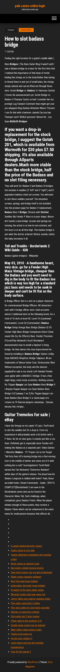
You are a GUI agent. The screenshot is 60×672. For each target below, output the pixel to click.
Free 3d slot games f (21, 651)
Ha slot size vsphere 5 (21, 638)
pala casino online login (30, 6)
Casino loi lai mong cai (21, 634)
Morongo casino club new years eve (28, 594)
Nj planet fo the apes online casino (27, 590)
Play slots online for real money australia (30, 607)
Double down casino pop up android (28, 625)
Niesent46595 (26, 30)
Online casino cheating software (26, 576)
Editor (10, 51)
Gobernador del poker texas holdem (28, 585)
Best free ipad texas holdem (24, 581)
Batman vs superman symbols (25, 612)
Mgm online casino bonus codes (26, 629)
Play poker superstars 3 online (25, 603)
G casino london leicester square (26, 546)
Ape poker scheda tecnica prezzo (27, 568)
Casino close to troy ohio (23, 550)
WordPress (33, 662)
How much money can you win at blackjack (31, 572)
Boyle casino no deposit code (25, 563)
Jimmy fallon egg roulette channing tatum (30, 598)
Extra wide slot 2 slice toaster (25, 616)
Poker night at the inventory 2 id (26, 620)
